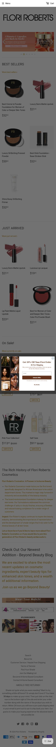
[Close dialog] (53, 358)
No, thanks (37, 384)
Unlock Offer (37, 377)
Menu (7, 3)
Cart (52, 3)
